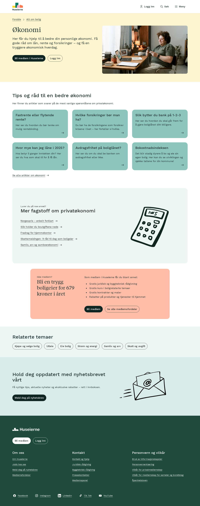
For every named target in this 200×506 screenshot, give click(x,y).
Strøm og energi (87, 346)
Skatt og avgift (136, 346)
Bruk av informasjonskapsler (147, 459)
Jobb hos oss (19, 464)
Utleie (50, 346)
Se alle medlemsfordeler (122, 309)
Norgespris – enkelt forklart (37, 220)
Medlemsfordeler (21, 475)
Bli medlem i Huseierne (29, 58)
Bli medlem (93, 309)
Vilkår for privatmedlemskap (147, 469)
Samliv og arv (112, 346)
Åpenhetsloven (140, 480)
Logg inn (55, 58)
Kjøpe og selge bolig (27, 346)
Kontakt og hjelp (80, 459)
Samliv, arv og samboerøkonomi (39, 244)
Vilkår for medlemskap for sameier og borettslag (158, 475)
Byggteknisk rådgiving (83, 469)
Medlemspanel (80, 480)
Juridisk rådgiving (81, 464)
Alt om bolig (33, 19)
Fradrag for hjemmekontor (36, 232)
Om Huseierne (19, 459)
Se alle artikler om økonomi (28, 175)
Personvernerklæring (143, 464)
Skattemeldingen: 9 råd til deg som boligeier (47, 238)
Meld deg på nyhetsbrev (29, 397)
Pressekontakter (80, 475)
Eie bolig (65, 346)
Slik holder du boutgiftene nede (39, 226)
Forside (16, 19)
